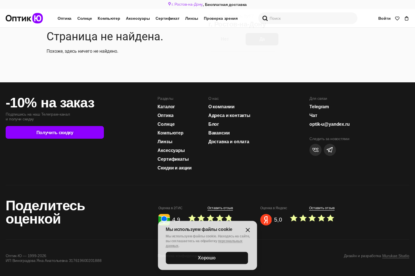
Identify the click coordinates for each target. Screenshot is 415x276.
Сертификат (168, 18)
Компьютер (109, 18)
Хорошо (206, 257)
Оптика (64, 18)
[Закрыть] (248, 229)
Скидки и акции (175, 167)
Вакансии (219, 132)
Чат (313, 115)
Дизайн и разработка (376, 255)
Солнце (84, 18)
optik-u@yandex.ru (329, 124)
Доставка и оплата (228, 141)
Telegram (319, 106)
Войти (384, 18)
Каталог (166, 106)
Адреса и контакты (229, 115)
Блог (213, 124)
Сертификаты (173, 159)
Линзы (191, 18)
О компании (221, 106)
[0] (397, 18)
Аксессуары (138, 18)
